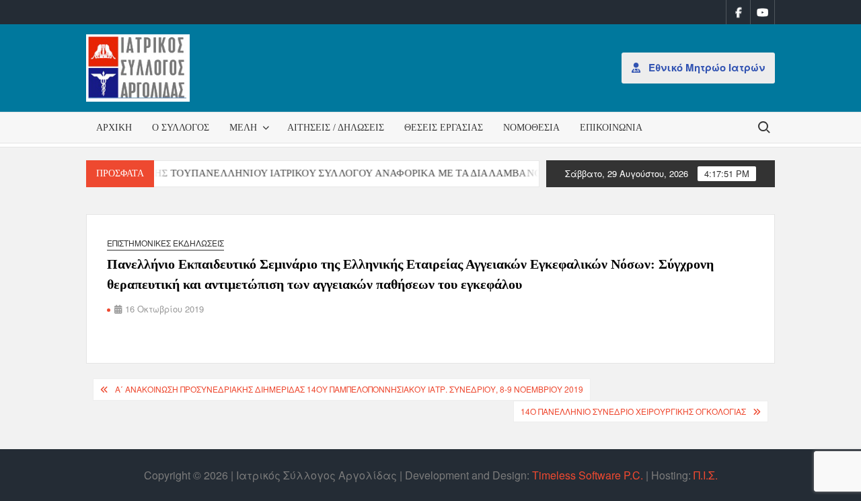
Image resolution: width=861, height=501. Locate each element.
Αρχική (114, 128)
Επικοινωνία (611, 128)
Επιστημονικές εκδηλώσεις (165, 242)
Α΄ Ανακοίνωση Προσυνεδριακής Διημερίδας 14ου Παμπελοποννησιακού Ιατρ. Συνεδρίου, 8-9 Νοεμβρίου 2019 (349, 389)
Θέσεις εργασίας (443, 128)
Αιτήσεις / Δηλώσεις (335, 128)
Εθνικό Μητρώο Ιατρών (705, 67)
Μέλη (243, 128)
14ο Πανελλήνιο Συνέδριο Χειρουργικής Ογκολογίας (633, 411)
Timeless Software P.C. (587, 475)
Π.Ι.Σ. (706, 475)
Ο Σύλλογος (180, 128)
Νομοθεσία (531, 128)
